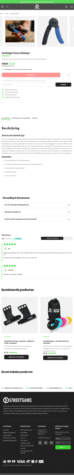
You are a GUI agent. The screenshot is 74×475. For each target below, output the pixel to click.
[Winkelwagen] (72, 7)
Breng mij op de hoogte (16, 357)
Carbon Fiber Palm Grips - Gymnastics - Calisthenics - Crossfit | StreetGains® (19, 342)
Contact (23, 438)
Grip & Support (7, 435)
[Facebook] (40, 443)
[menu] (2, 7)
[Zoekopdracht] (7, 7)
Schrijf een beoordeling (52, 238)
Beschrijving (6, 118)
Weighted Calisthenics (9, 432)
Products (6, 13)
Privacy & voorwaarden (27, 446)
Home (1, 13)
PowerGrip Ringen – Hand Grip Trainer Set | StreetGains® (56, 342)
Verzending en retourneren (21, 118)
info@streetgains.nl (44, 438)
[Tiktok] (46, 443)
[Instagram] (51, 443)
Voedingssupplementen (10, 440)
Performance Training (9, 438)
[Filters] (66, 238)
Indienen (63, 84)
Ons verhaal (24, 440)
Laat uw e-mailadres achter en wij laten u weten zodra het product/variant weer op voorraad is (24, 80)
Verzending (24, 432)
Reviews (34, 118)
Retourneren (24, 435)
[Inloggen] (66, 7)
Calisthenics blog (25, 443)
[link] (69, 75)
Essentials (6, 430)
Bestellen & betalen (26, 430)
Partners (23, 448)
